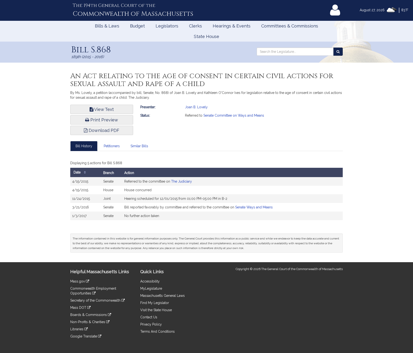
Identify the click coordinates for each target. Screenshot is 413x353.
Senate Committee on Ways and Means (233, 115)
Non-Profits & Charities (88, 322)
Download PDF (103, 130)
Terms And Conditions (157, 331)
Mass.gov (78, 281)
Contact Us (148, 317)
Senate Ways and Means (254, 207)
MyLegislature (151, 288)
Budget (137, 25)
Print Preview (103, 119)
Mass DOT (78, 308)
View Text (103, 109)
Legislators (167, 25)
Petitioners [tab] (112, 146)
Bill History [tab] (84, 146)
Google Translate (84, 336)
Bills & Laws (107, 25)
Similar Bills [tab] (139, 146)
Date (78, 172)
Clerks (195, 25)
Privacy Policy (151, 324)
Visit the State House (156, 310)
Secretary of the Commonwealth (95, 300)
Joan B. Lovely (196, 107)
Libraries (77, 329)
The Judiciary (181, 181)
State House (206, 36)
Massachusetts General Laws (162, 296)
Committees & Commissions (289, 25)
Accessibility (150, 281)
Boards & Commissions (89, 315)
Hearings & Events (231, 25)
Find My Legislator (154, 303)
